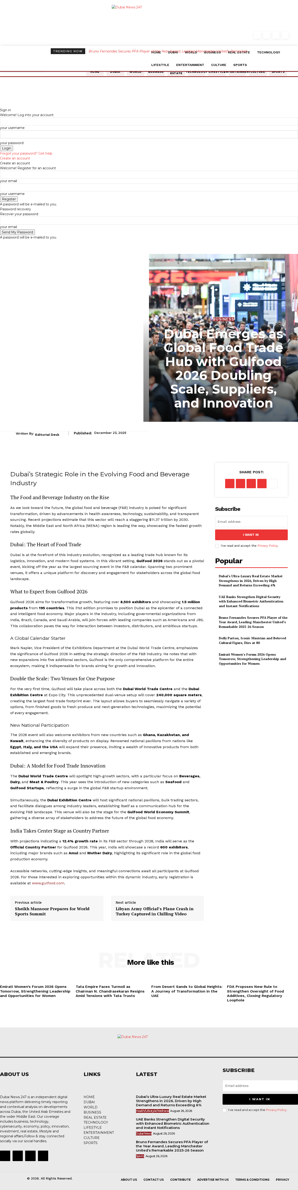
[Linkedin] (275, 35)
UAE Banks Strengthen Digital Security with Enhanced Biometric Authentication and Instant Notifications (251, 601)
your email (8, 181)
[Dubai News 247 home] (149, 35)
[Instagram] (266, 35)
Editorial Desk (47, 434)
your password (12, 143)
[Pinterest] (251, 483)
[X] (240, 483)
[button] (248, 36)
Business (223, 319)
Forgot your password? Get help (26, 153)
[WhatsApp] (262, 483)
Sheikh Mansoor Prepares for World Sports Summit (52, 911)
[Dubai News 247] (146, 1045)
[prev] (243, 51)
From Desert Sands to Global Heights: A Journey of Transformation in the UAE (186, 991)
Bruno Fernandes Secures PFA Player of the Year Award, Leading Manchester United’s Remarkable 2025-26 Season (253, 622)
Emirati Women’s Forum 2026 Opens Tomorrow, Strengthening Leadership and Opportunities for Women (252, 659)
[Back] (1, 105)
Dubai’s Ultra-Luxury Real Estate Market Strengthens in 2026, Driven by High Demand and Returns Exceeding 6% (251, 580)
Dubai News (144, 1133)
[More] (273, 483)
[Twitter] (285, 35)
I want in (251, 534)
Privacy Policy (267, 545)
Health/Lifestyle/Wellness (152, 1111)
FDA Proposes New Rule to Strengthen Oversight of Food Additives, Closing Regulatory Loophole (255, 993)
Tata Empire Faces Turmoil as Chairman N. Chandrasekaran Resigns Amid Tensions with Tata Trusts (110, 991)
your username (12, 128)
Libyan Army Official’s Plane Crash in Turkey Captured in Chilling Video (154, 911)
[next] (245, 51)
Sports (140, 1156)
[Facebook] (257, 35)
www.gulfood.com (48, 883)
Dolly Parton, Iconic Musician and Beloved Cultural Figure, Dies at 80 (145, 51)
